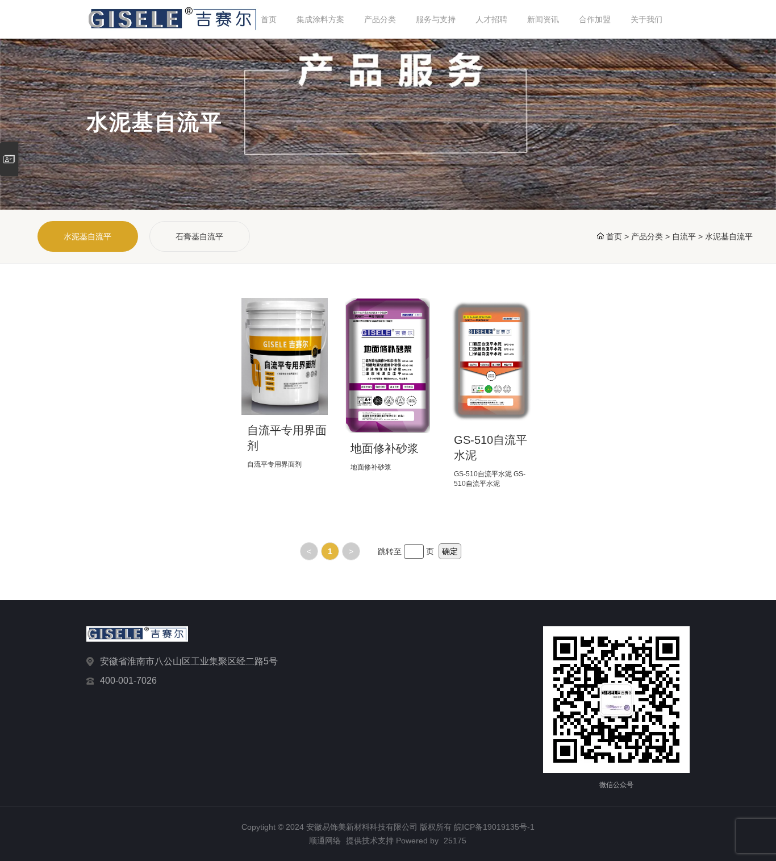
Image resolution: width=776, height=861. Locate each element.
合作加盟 (595, 19)
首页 (269, 19)
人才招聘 (491, 19)
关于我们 (646, 19)
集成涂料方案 (320, 19)
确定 (450, 551)
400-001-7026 (128, 680)
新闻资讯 (543, 19)
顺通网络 (325, 840)
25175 (455, 840)
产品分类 (380, 19)
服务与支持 (436, 19)
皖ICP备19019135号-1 (494, 826)
